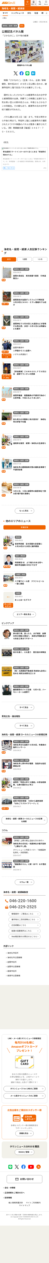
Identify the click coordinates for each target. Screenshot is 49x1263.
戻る (5, 18)
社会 (36, 13)
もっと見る (23, 511)
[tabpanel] (24, 53)
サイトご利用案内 (33, 1203)
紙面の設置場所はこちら (22, 931)
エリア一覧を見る (24, 614)
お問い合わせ (27, 1179)
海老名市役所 (12, 953)
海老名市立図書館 (14, 957)
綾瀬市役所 (12, 971)
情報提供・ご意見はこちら (22, 914)
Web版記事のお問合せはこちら (24, 936)
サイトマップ (24, 1205)
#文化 (6, 142)
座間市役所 (12, 962)
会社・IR (33, 4)
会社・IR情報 (10, 1188)
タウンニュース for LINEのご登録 (24, 1089)
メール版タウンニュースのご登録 (24, 1096)
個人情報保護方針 (15, 1203)
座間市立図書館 (13, 967)
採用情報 (8, 1198)
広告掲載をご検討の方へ (15, 1193)
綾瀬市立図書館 (13, 976)
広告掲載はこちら (19, 925)
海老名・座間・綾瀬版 (13, 8)
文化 (29, 13)
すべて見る (23, 707)
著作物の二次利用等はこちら (23, 919)
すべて (5, 13)
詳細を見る (23, 1133)
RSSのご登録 (24, 1152)
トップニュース (17, 13)
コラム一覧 (23, 882)
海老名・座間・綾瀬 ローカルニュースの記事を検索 (24, 820)
